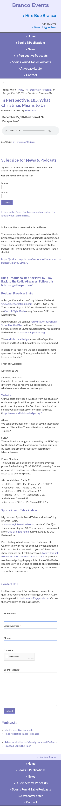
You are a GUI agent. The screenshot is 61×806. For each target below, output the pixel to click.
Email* (5, 192)
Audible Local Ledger (18, 339)
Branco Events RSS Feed (18, 745)
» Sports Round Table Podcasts (22, 733)
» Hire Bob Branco (39, 15)
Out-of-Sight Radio (15, 311)
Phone (7, 638)
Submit (9, 710)
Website (6, 395)
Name (4, 183)
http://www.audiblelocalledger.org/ (22, 413)
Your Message (12, 669)
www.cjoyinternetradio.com (16, 303)
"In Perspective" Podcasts (24, 141)
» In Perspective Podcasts (19, 729)
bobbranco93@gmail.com (44, 27)
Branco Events (30, 5)
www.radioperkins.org (32, 332)
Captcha (9, 650)
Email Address (12, 625)
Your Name (10, 613)
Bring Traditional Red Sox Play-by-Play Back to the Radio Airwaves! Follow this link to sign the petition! (27, 281)
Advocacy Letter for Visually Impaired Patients (31, 742)
